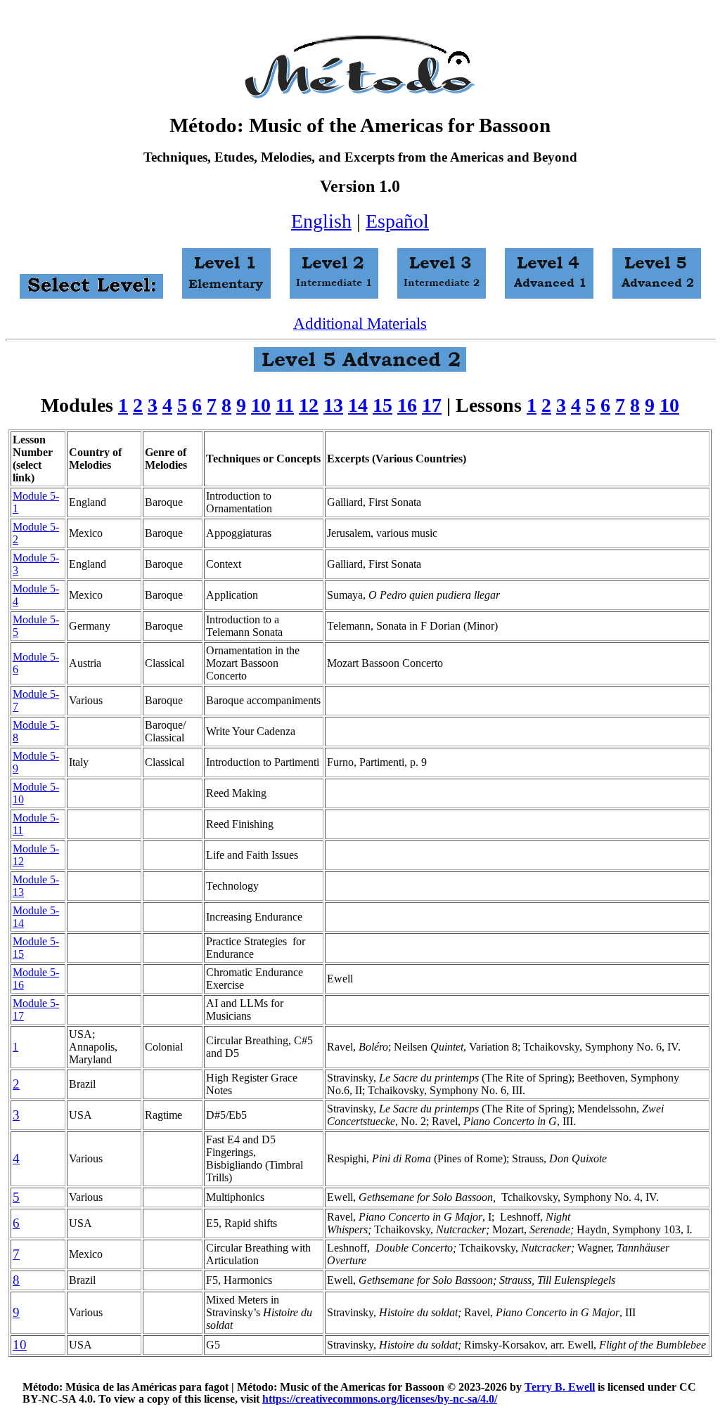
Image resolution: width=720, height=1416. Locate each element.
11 (285, 405)
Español (397, 221)
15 (382, 405)
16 (407, 405)
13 (333, 405)
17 (432, 405)
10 (261, 405)
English (321, 221)
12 (309, 405)
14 (358, 405)
